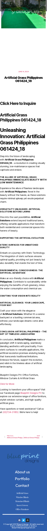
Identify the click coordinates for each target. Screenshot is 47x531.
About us (22, 471)
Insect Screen (22, 505)
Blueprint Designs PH (31, 393)
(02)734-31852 (11, 412)
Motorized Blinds (22, 501)
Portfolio (22, 478)
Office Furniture (22, 509)
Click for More (7, 384)
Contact (22, 485)
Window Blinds (22, 497)
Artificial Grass (22, 493)
